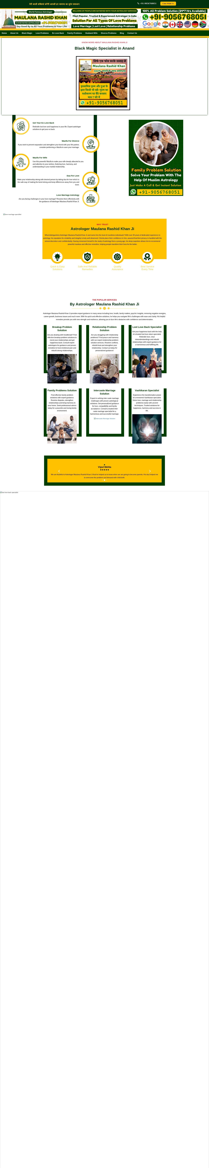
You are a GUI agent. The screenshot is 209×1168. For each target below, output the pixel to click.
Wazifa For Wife (40, 158)
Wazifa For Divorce (70, 141)
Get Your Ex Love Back (43, 123)
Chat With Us (168, 3)
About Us (14, 33)
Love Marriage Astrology (67, 195)
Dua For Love (73, 176)
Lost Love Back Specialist (146, 327)
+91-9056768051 (148, 3)
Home (4, 33)
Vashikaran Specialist (147, 390)
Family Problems (74, 33)
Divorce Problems (108, 33)
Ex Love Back (58, 33)
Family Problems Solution (62, 390)
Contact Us (132, 33)
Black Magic (27, 33)
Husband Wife (91, 33)
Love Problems (42, 33)
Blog (122, 33)
